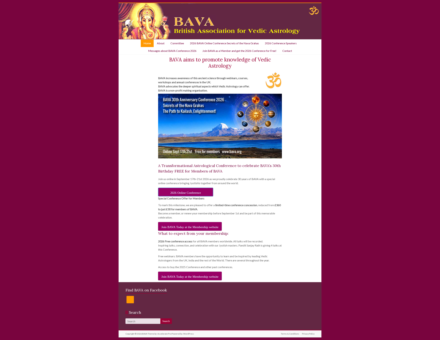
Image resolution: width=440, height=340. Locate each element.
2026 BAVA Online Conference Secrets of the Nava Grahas (224, 43)
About (160, 43)
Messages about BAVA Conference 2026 (172, 50)
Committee (177, 43)
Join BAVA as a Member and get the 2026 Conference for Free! (239, 50)
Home (147, 43)
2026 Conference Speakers (281, 43)
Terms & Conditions (290, 333)
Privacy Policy (308, 333)
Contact (287, 50)
